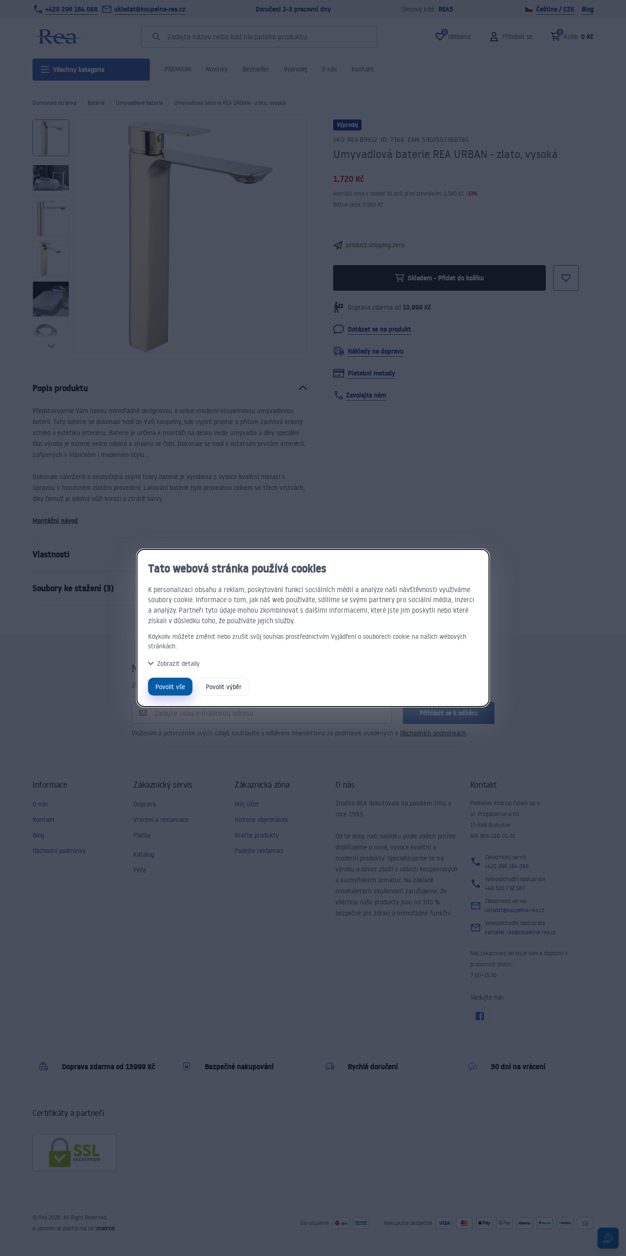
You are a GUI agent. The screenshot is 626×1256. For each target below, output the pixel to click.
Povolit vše (170, 686)
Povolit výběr (224, 686)
